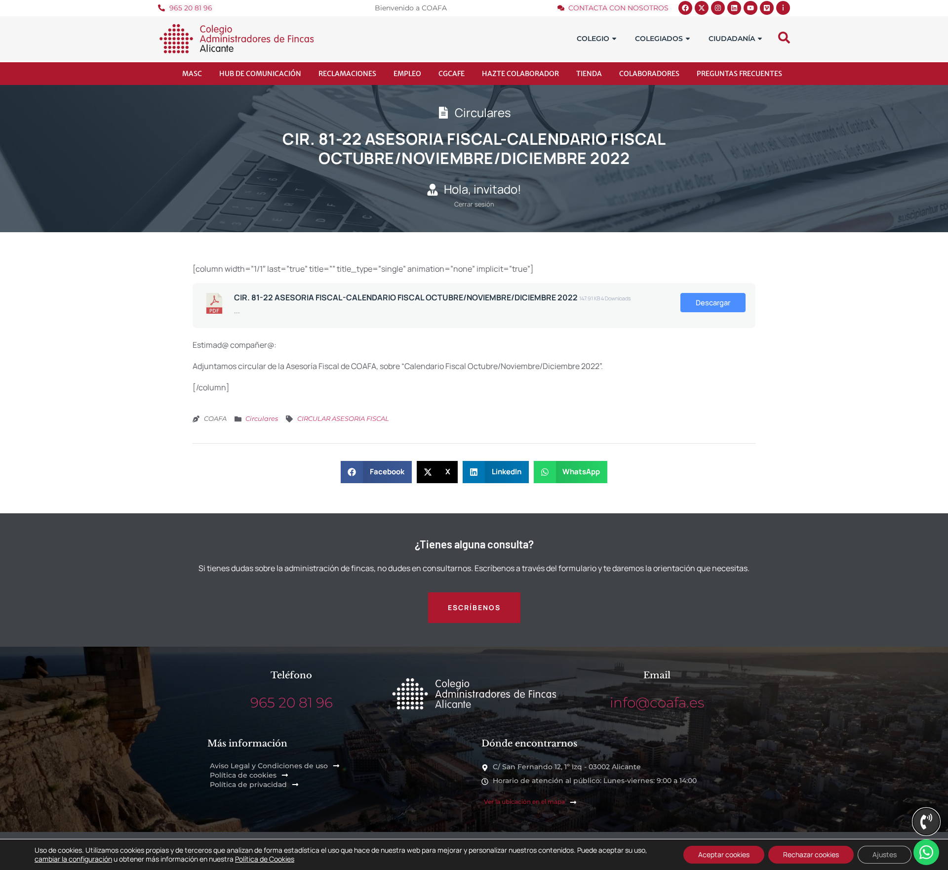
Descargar (713, 302)
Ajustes (884, 854)
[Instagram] (718, 8)
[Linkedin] (734, 8)
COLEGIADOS (659, 38)
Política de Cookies (264, 859)
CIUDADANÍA (732, 38)
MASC (192, 73)
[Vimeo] (767, 8)
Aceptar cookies (724, 854)
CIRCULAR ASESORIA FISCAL (343, 418)
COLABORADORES (649, 73)
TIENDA (589, 73)
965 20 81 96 (291, 702)
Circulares (261, 418)
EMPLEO (407, 73)
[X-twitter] (702, 8)
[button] (376, 472)
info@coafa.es (657, 702)
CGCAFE (451, 73)
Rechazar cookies (811, 854)
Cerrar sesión (474, 204)
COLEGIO (593, 38)
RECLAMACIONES (347, 73)
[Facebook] (685, 8)
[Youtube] (750, 8)
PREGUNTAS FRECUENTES (739, 73)
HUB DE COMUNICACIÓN (260, 73)
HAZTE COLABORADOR (520, 73)
